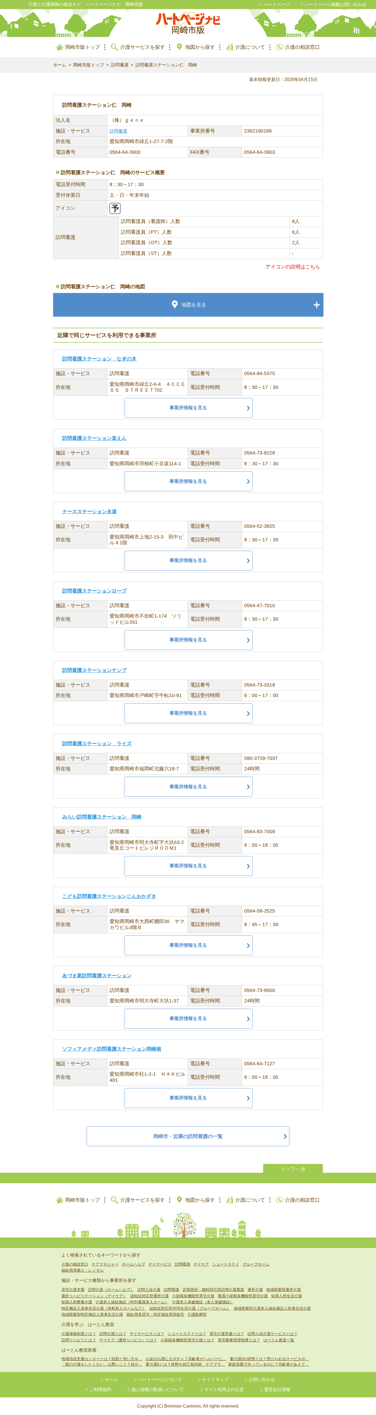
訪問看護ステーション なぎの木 (99, 359)
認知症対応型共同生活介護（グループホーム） (189, 1308)
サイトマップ (215, 1379)
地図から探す (200, 47)
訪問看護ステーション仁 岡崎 (166, 65)
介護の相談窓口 (302, 47)
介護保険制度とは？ (78, 1333)
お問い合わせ (262, 1379)
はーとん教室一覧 (278, 1340)
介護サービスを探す (142, 47)
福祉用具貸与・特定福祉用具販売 (155, 1314)
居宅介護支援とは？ (226, 1333)
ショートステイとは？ (187, 1333)
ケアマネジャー (105, 1264)
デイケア (201, 1264)
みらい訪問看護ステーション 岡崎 (101, 817)
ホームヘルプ (133, 1264)
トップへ (290, 1168)
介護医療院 (197, 1314)
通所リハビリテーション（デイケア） (94, 1296)
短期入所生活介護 (286, 1296)
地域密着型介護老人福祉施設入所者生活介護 (272, 1308)
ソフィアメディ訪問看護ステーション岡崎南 (111, 1049)
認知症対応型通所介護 (149, 1296)
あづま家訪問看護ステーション (97, 975)
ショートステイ (225, 1264)
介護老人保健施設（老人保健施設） (203, 1302)
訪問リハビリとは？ (78, 1340)
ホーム (59, 65)
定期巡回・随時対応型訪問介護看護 (213, 1289)
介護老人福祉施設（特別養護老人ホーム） (132, 1302)
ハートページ (276, 4)
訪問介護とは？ (112, 1333)
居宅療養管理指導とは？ (239, 1340)
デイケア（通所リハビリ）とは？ (128, 1340)
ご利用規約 (100, 1389)
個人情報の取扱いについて (157, 1389)
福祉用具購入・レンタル (82, 1270)
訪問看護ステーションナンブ (94, 670)
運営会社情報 (277, 1389)
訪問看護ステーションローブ (94, 591)
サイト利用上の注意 (224, 1389)
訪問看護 (120, 65)
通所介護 (255, 1289)
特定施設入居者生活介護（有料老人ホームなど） (103, 1308)
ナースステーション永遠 (89, 511)
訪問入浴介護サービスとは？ (272, 1333)
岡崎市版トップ (82, 47)
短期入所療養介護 (76, 1302)
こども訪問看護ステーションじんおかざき (109, 896)
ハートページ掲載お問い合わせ (335, 4)
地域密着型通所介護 (283, 1289)
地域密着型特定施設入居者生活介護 (92, 1314)
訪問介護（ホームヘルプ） (111, 1289)
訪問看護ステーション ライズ (97, 743)
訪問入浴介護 (148, 1289)
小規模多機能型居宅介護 (193, 1296)
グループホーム (256, 1264)
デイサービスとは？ (147, 1333)
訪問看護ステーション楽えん (94, 438)
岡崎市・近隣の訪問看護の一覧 (188, 1136)
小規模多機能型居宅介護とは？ (187, 1340)
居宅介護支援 (73, 1289)
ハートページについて (160, 1379)
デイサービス (159, 1264)
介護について (250, 47)
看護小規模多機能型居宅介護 (243, 1296)
